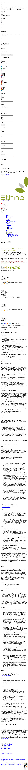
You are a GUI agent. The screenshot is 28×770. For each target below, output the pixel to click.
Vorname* (3, 11)
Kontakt (2, 753)
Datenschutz (13, 764)
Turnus (2, 45)
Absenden (8, 15)
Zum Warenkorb (5, 174)
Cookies (7, 764)
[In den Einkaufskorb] (2, 279)
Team (9, 229)
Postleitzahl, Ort (4, 113)
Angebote (9, 219)
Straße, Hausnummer (5, 107)
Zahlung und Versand (8, 753)
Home (8, 215)
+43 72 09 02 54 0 (7, 745)
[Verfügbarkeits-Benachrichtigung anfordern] (4, 279)
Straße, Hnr (3, 141)
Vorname (2, 102)
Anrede (2, 97)
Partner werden (16, 759)
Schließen (3, 15)
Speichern (3, 48)
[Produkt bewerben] (9, 242)
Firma (2, 99)
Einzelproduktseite (6, 507)
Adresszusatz (3, 111)
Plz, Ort (2, 147)
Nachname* (3, 12)
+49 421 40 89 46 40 (8, 744)
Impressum (3, 764)
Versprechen (10, 221)
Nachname (3, 104)
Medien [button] (8, 222)
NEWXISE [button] (9, 232)
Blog (8, 230)
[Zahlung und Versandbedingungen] (23, 325)
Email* (2, 14)
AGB (10, 764)
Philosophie (10, 228)
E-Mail (2, 122)
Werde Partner (11, 236)
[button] (14, 417)
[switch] (25, 768)
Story (9, 226)
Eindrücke (10, 227)
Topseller (9, 217)
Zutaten (15, 221)
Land (2, 117)
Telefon (2, 119)
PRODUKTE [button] (10, 216)
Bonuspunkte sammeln (13, 234)
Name (2, 139)
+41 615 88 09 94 (7, 747)
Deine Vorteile (11, 282)
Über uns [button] (9, 225)
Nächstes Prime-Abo (5, 43)
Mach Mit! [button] (9, 233)
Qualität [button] (8, 220)
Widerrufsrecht (20, 764)
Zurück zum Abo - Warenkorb (6, 55)
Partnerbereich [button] (10, 223)
